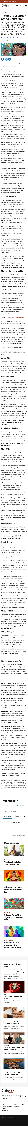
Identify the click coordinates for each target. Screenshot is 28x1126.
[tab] (8, 816)
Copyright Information (7, 1118)
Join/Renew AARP (19, 1104)
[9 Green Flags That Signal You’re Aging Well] (14, 903)
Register (22, 805)
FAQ (3, 1104)
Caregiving (6, 1045)
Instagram (4, 1112)
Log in (17, 805)
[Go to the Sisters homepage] (3, 5)
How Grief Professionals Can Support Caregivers (14, 1048)
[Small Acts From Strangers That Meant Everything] (14, 931)
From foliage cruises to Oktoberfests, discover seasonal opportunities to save (14, 1078)
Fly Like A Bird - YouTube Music (15, 317)
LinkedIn (9, 59)
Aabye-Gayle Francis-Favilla (10, 37)
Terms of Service (19, 1118)
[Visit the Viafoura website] (21, 835)
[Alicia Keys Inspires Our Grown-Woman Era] (14, 875)
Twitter (6, 59)
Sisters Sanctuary (7, 1106)
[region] (14, 820)
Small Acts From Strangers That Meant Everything (12, 945)
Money (5, 994)
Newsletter (5, 1110)
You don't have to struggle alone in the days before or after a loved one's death (14, 1052)
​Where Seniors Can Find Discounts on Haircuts (12, 1023)
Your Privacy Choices (17, 1121)
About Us (4, 1103)
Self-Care (4, 12)
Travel (5, 1071)
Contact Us (17, 1103)
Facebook (2, 59)
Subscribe (19, 6)
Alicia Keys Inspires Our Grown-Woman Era (13, 889)
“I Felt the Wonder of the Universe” (13, 17)
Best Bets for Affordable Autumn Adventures (12, 1074)
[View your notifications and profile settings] (24, 816)
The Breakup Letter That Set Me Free (13, 863)
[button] (26, 5)
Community (5, 1108)
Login (12, 6)
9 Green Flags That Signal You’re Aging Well (13, 917)
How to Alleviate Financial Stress (13, 997)
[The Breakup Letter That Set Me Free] (14, 850)
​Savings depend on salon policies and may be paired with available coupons (14, 1027)
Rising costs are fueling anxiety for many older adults (14, 1001)
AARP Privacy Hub (6, 1121)
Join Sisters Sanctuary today (9, 1)
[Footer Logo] (14, 1091)
